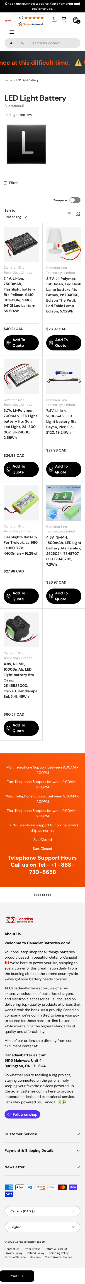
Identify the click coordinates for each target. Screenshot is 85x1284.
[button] (64, 19)
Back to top (42, 895)
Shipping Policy (59, 1253)
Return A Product (56, 1249)
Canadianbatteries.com (30, 1242)
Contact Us (12, 1249)
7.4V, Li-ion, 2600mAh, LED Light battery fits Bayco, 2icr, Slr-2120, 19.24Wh (61, 421)
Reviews (35, 1257)
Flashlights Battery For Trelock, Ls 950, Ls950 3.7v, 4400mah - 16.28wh (21, 545)
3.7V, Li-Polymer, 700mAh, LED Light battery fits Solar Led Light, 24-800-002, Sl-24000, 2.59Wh (21, 424)
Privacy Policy (13, 1253)
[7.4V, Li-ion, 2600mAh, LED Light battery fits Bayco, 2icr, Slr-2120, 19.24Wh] (64, 376)
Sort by (10, 210)
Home (8, 80)
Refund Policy (35, 1253)
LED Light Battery (27, 80)
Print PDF (17, 1276)
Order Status (32, 1249)
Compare (60, 200)
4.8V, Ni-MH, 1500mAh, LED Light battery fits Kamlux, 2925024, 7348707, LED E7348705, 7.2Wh (63, 551)
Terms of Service (15, 1257)
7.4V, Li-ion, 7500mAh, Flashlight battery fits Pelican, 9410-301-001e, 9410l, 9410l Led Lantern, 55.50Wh (20, 294)
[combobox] (42, 43)
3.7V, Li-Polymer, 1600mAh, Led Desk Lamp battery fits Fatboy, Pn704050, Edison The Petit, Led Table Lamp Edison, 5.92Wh (63, 295)
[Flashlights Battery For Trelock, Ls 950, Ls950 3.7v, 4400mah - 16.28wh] (21, 502)
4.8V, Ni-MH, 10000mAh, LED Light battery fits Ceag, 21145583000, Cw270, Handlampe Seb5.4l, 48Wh (21, 680)
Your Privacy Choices (58, 1257)
